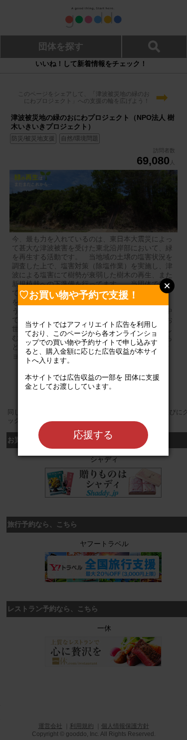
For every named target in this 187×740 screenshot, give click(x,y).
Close (167, 285)
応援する (93, 434)
